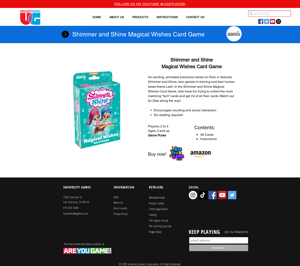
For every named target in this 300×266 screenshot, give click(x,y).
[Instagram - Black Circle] (278, 21)
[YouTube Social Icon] (272, 21)
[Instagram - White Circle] (193, 195)
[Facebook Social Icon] (260, 21)
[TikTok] (203, 195)
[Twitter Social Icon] (266, 21)
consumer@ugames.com (75, 213)
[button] (116, 17)
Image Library (155, 232)
